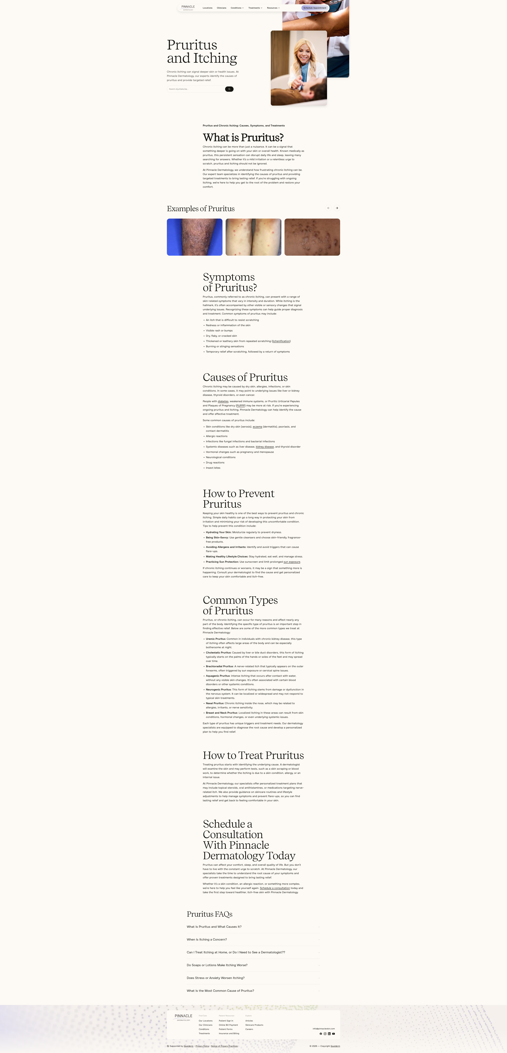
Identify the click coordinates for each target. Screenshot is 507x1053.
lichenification (281, 341)
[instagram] (325, 1033)
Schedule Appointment (315, 8)
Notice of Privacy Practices (224, 1046)
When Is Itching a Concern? (207, 939)
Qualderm (188, 1046)
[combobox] (196, 89)
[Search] (229, 89)
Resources (272, 8)
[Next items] (337, 208)
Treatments (254, 8)
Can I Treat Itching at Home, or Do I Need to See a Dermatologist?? (236, 952)
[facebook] (321, 1033)
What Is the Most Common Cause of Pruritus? (220, 991)
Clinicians (221, 8)
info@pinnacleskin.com (324, 1028)
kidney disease (265, 446)
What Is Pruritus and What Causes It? (214, 927)
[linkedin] (329, 1033)
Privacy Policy (202, 1046)
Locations (207, 8)
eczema (257, 426)
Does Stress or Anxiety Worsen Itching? (216, 978)
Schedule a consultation (275, 888)
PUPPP (241, 405)
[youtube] (333, 1033)
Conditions (236, 8)
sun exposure (292, 561)
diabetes (223, 401)
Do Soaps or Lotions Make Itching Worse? (217, 965)
